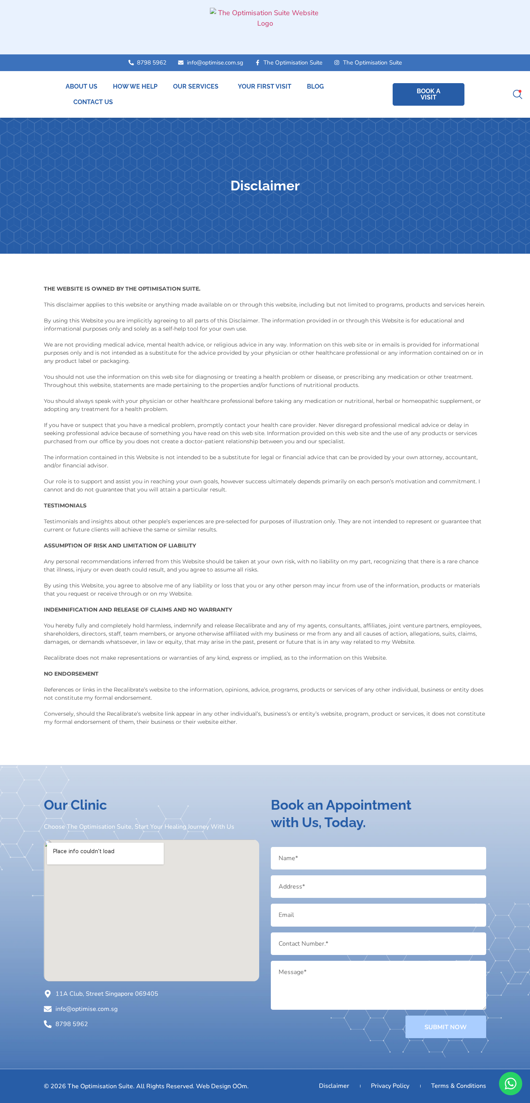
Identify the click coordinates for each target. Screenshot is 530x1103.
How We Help (135, 86)
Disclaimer (334, 1086)
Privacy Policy (390, 1086)
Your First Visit (264, 86)
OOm (239, 1086)
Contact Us (93, 102)
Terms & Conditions (458, 1086)
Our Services (195, 86)
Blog (315, 86)
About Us (81, 86)
